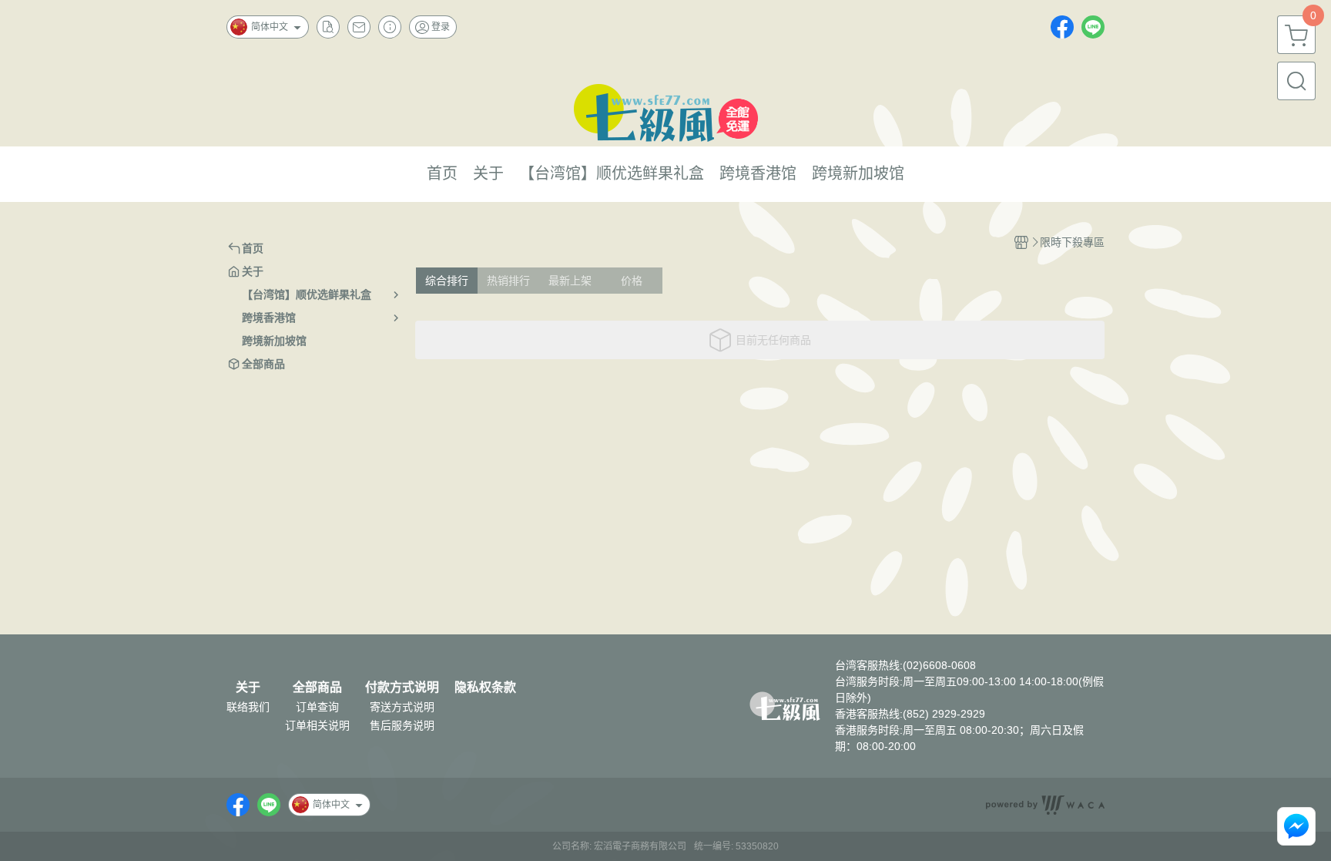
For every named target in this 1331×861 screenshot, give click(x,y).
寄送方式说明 (402, 706)
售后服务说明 (402, 725)
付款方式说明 (402, 687)
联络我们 (248, 706)
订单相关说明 (317, 725)
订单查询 (317, 706)
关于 (248, 687)
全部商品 (317, 687)
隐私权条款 (485, 687)
